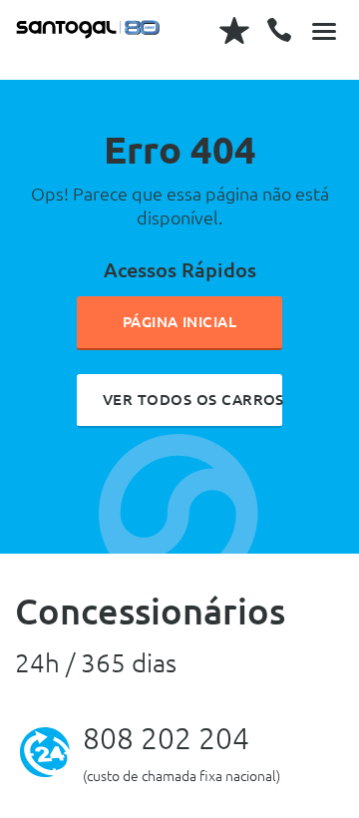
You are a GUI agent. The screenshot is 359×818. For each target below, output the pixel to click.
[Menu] (324, 30)
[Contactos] (279, 30)
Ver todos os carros (192, 399)
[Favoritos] (234, 30)
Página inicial (180, 321)
